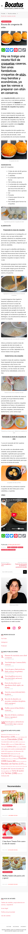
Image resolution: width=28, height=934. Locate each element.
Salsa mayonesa (17, 766)
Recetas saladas (6, 21)
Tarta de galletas (6, 771)
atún (22, 74)
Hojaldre (7, 749)
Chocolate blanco (6, 742)
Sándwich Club (7, 809)
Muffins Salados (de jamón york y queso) (13, 876)
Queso (11, 761)
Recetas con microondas (21, 761)
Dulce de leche (21, 742)
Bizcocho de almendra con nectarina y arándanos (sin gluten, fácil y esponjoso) (15, 701)
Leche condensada (18, 749)
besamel (17, 102)
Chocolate (14, 739)
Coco (15, 742)
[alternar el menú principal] (2, 5)
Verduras (5, 776)
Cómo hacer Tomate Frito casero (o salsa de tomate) (13, 842)
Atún (9, 547)
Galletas (11, 747)
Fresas (11, 744)
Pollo (15, 758)
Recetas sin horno (12, 763)
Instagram (4, 642)
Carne (4, 739)
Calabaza (23, 737)
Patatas (4, 758)
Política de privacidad (8, 912)
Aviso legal (4, 908)
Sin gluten (5, 768)
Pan (18, 753)
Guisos (19, 746)
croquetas (8, 63)
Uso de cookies (5, 916)
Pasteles (6, 756)
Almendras (4, 734)
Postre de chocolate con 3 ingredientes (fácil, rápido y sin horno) (14, 685)
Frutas (18, 744)
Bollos (17, 737)
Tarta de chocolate (17, 768)
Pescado (20, 547)
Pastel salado (17, 756)
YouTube (4, 638)
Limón (4, 751)
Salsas (24, 766)
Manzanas (19, 751)
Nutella (13, 753)
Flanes (5, 744)
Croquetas (14, 547)
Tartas (10, 773)
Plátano (10, 758)
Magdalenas (11, 751)
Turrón (19, 773)
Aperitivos (11, 734)
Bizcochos (8, 736)
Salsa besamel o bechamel (8, 549)
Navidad (5, 753)
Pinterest (4, 646)
